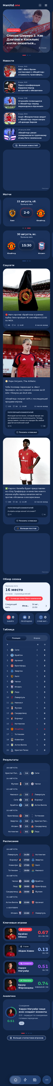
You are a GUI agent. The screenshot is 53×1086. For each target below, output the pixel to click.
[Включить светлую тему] (40, 5)
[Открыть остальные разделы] (46, 1079)
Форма (37, 638)
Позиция (16, 638)
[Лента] (25, 1080)
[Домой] (15, 1080)
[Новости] (34, 1080)
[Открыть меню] (46, 5)
